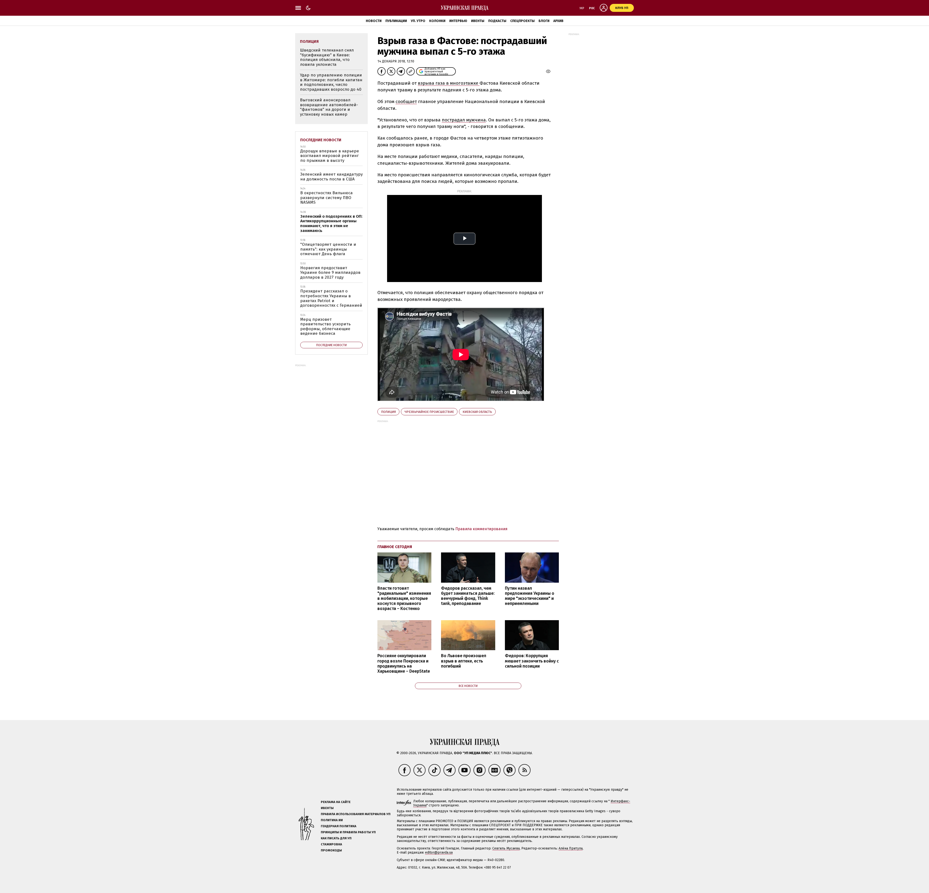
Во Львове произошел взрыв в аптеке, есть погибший (463, 661)
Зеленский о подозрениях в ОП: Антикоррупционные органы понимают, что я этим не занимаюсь (331, 223)
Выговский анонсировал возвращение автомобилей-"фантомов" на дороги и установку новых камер (329, 107)
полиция (388, 412)
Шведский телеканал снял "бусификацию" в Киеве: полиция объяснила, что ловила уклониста (327, 57)
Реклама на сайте (336, 802)
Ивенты (477, 21)
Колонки (437, 21)
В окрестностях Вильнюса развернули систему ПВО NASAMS (326, 197)
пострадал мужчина (464, 120)
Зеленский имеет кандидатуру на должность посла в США (331, 177)
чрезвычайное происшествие (429, 412)
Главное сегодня (394, 546)
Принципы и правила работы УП (348, 832)
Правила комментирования (481, 529)
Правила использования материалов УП (355, 814)
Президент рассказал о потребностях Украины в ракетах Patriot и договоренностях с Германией (331, 298)
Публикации (396, 21)
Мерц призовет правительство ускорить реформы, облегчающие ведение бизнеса (325, 326)
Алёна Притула (571, 848)
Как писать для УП (336, 838)
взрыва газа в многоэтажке (448, 83)
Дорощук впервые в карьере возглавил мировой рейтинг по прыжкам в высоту (329, 156)
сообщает (406, 101)
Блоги (544, 21)
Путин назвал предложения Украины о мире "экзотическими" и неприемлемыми (529, 596)
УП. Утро (418, 21)
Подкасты (497, 21)
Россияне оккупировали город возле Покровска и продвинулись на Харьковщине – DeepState (403, 663)
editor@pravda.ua (439, 852)
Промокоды (331, 850)
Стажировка (331, 844)
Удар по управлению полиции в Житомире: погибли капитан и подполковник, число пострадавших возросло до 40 (331, 82)
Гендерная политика (338, 826)
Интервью (458, 21)
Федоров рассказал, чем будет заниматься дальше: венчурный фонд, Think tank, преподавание (467, 596)
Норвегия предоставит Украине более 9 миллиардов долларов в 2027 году (330, 272)
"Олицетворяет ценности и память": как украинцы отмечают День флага (328, 249)
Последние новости (320, 140)
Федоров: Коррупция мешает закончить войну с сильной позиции (532, 661)
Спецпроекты (522, 21)
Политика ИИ (332, 820)
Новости (374, 21)
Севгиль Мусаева (506, 848)
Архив (558, 21)
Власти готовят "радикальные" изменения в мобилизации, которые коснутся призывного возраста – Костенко (404, 598)
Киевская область (477, 412)
